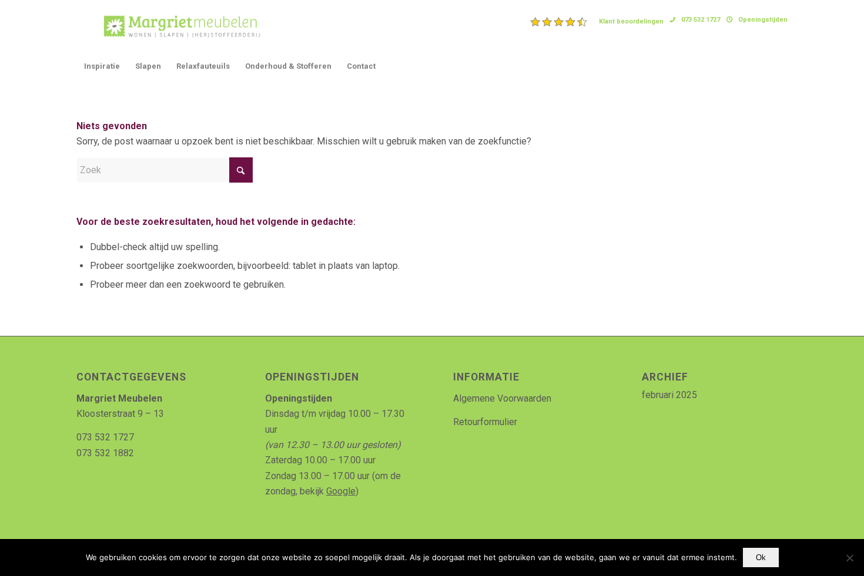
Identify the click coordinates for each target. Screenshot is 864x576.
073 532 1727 (700, 19)
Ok (761, 557)
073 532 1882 (105, 453)
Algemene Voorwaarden (502, 398)
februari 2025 (669, 394)
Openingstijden (763, 19)
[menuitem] (597, 21)
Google (341, 491)
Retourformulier (485, 421)
